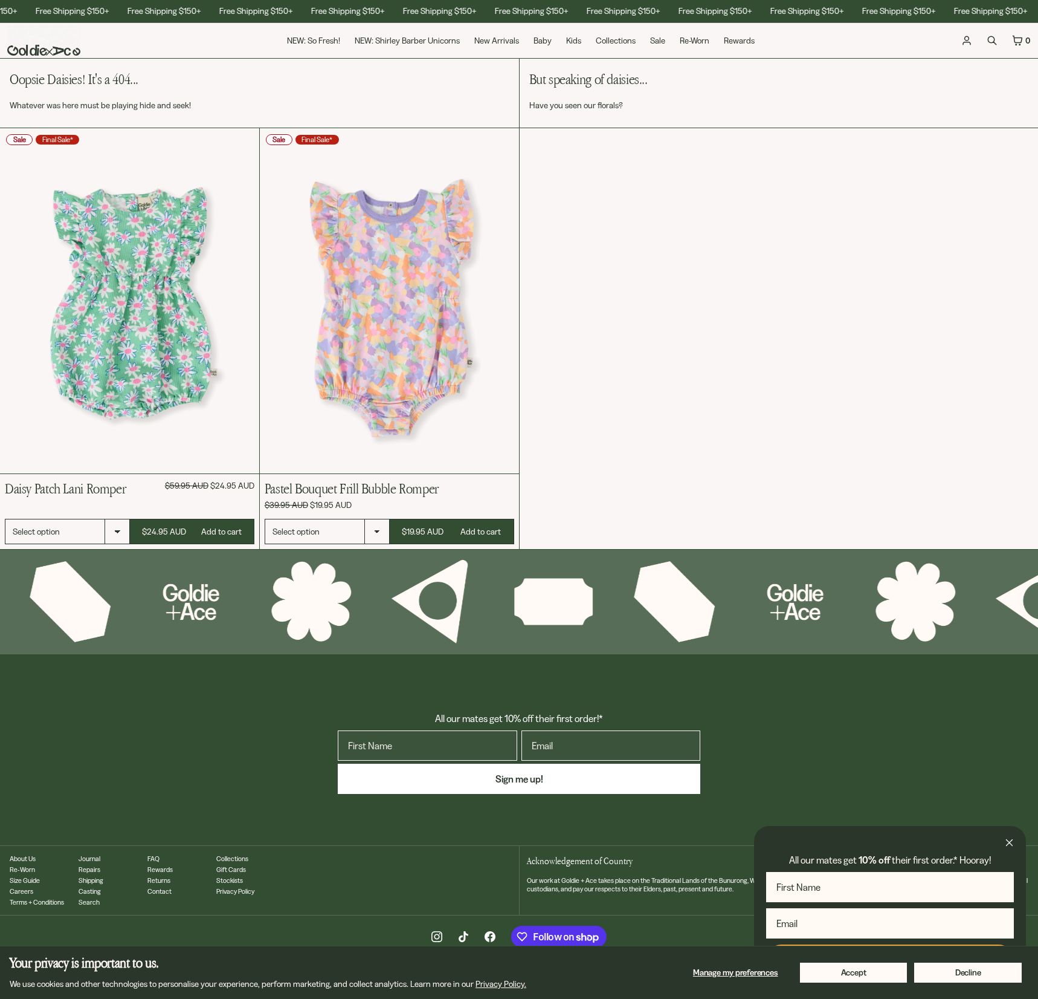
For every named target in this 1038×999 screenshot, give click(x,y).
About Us (23, 858)
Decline (968, 972)
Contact (159, 891)
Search (89, 902)
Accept (853, 972)
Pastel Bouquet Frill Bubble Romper (352, 488)
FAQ (153, 858)
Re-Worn (694, 40)
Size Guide (25, 880)
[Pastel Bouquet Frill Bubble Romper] (389, 301)
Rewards (739, 40)
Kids (573, 40)
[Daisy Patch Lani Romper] (129, 301)
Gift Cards (231, 869)
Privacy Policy (235, 891)
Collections (616, 40)
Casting (90, 891)
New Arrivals (496, 40)
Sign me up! (519, 779)
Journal (89, 858)
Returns (158, 880)
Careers (21, 891)
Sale (657, 40)
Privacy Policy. (500, 983)
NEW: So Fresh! (313, 40)
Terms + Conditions (37, 902)
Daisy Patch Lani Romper (65, 488)
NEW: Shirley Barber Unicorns (407, 40)
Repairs (89, 869)
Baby (543, 40)
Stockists (229, 880)
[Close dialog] (1009, 842)
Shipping (91, 880)
